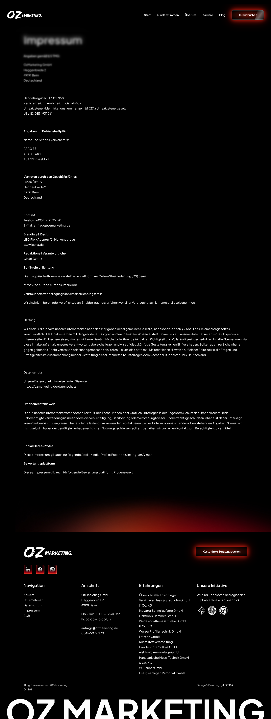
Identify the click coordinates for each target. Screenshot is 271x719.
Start (147, 15)
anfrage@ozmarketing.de (52, 225)
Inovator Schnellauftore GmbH (161, 610)
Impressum (32, 610)
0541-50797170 (92, 633)
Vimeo (148, 454)
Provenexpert (123, 472)
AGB (27, 615)
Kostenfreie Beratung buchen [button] (221, 551)
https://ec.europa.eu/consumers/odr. (51, 285)
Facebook (118, 454)
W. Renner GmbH (151, 668)
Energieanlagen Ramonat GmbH (162, 673)
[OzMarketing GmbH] (24, 15)
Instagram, (135, 454)
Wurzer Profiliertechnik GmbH (160, 631)
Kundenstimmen (168, 15)
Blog (222, 15)
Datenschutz (33, 605)
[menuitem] (149, 15)
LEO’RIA (228, 685)
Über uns (190, 15)
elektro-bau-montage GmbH (160, 652)
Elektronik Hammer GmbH (157, 616)
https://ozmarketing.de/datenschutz (50, 386)
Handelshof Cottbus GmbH (158, 647)
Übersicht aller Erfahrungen (158, 595)
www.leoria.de (34, 244)
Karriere (208, 15)
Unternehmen (33, 600)
